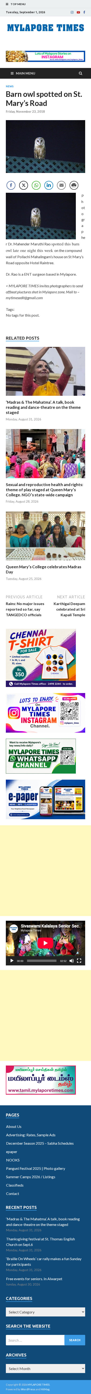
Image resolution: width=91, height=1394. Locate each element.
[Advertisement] (45, 870)
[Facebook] (84, 12)
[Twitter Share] (23, 185)
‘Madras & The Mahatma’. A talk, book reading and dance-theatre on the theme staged (43, 407)
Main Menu (25, 73)
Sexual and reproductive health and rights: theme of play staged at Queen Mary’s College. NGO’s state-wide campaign (44, 489)
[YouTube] (78, 12)
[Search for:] (45, 1340)
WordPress (28, 1389)
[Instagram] (72, 12)
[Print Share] (74, 185)
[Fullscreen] (79, 960)
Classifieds (15, 1185)
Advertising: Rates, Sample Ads (31, 1135)
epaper (11, 1151)
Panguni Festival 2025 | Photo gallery (35, 1168)
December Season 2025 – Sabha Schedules (40, 1143)
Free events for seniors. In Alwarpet (34, 1278)
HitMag (45, 1389)
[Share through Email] (61, 185)
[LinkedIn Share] (48, 185)
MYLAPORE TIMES (39, 1384)
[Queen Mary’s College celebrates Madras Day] (45, 561)
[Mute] (71, 960)
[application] (45, 943)
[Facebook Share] (11, 185)
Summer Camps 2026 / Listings (30, 1176)
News (10, 86)
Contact (12, 1193)
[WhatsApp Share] (36, 185)
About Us (13, 1126)
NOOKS (13, 1160)
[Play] (12, 960)
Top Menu (18, 4)
